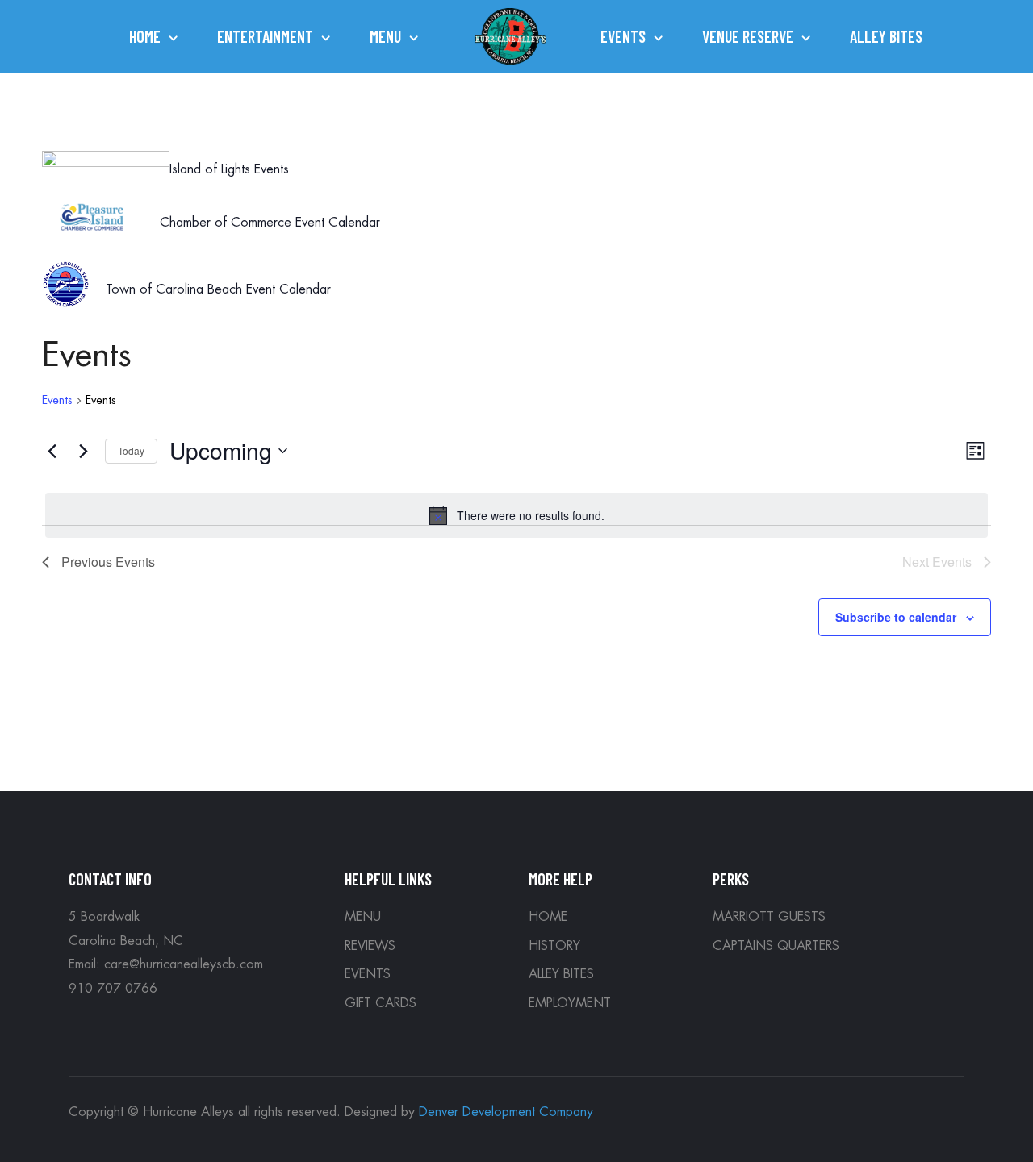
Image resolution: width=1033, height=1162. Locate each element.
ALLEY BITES (561, 974)
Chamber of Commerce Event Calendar (270, 222)
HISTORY (554, 945)
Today (131, 450)
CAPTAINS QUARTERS (776, 945)
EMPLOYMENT (570, 1003)
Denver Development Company (506, 1112)
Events (57, 400)
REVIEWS (370, 945)
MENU (363, 916)
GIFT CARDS (380, 1003)
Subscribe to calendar (895, 617)
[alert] (516, 515)
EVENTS (368, 974)
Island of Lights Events (229, 169)
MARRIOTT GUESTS (769, 916)
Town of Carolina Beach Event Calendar (218, 289)
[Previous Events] (51, 450)
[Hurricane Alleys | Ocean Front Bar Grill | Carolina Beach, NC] (511, 36)
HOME (548, 916)
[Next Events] (83, 450)
